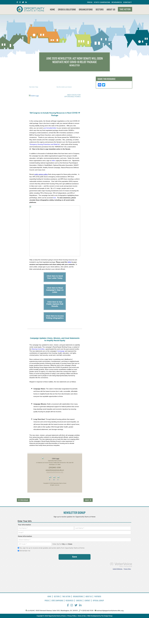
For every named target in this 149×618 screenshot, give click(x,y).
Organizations (86, 9)
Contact (127, 2)
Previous (24, 500)
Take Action (125, 9)
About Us (111, 9)
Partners (97, 596)
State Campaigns (102, 2)
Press (89, 2)
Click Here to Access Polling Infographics (55, 317)
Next (87, 500)
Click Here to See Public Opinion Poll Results (54, 304)
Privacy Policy (71, 616)
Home (52, 9)
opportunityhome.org (54, 472)
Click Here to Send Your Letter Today (55, 277)
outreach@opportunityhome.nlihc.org (55, 470)
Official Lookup (98, 600)
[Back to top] (143, 612)
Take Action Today (33, 87)
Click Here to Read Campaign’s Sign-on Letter (55, 290)
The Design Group (106, 616)
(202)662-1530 (55, 467)
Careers (79, 600)
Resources (117, 2)
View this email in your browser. (64, 87)
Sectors (100, 9)
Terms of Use (82, 616)
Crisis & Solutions (67, 9)
